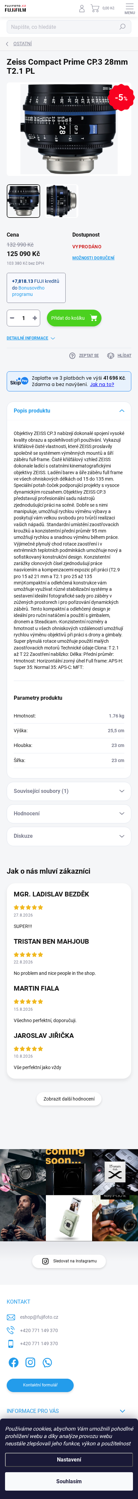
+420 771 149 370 (39, 1330)
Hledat (123, 26)
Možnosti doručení (93, 258)
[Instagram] (29, 1361)
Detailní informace (27, 338)
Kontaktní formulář (40, 1385)
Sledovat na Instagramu (75, 1261)
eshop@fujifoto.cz (39, 1317)
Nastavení (69, 1459)
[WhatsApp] (46, 1361)
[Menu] (129, 8)
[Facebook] (12, 1361)
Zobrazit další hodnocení (69, 1099)
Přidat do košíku (68, 318)
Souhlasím (69, 1481)
